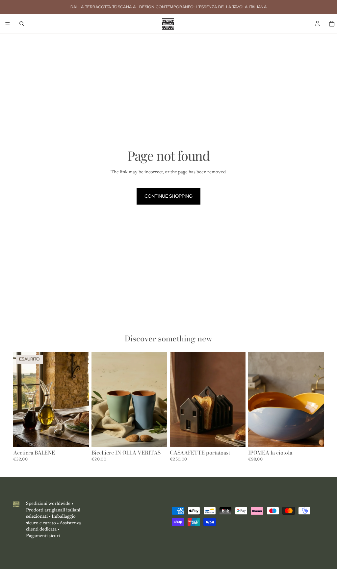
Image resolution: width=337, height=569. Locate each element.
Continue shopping (168, 196)
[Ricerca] (21, 23)
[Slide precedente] (20, 399)
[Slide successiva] (81, 399)
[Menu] (7, 23)
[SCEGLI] (157, 437)
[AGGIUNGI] (235, 437)
